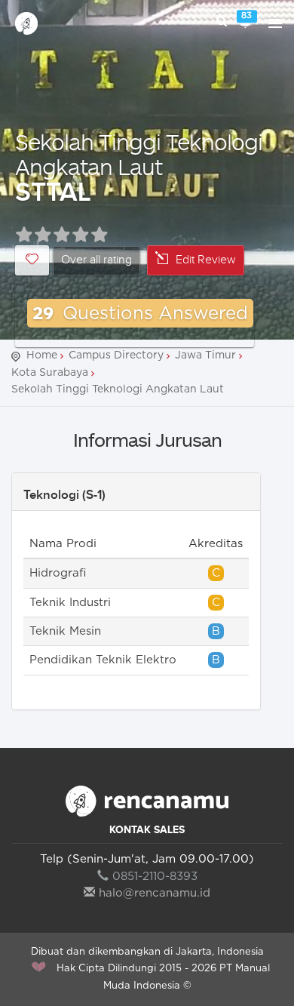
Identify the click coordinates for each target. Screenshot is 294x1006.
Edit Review (206, 260)
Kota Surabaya (49, 373)
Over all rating (96, 260)
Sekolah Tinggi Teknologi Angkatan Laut (138, 154)
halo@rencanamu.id (154, 893)
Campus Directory (116, 355)
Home (41, 355)
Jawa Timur (205, 355)
